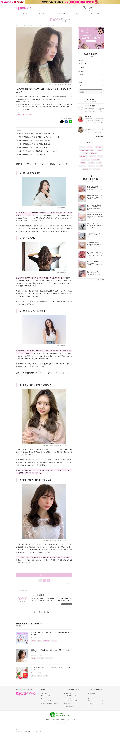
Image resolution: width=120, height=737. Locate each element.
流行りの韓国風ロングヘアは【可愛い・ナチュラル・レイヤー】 (39, 137)
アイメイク (81, 67)
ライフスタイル (86, 169)
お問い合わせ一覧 (29, 731)
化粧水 (99, 162)
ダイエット (82, 166)
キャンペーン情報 (60, 14)
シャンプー (54, 640)
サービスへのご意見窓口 (70, 701)
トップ (25, 14)
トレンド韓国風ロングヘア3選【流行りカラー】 (34, 147)
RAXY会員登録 (91, 693)
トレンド (92, 156)
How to (18, 114)
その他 (80, 86)
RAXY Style (42, 14)
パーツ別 (39, 675)
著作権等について (65, 719)
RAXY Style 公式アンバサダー (87, 150)
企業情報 (47, 719)
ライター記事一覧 (67, 604)
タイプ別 (96, 169)
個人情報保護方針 (55, 719)
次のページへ (44, 575)
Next (69, 584)
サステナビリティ (40, 731)
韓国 (30, 114)
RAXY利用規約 (68, 703)
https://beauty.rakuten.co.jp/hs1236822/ (56, 445)
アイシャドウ (83, 156)
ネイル (80, 78)
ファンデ (99, 166)
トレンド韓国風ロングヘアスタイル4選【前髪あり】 (35, 140)
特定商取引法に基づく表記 (71, 706)
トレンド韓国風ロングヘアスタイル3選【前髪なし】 (35, 144)
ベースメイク (82, 64)
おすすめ (24, 114)
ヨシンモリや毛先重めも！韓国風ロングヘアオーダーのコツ (38, 151)
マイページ (44, 698)
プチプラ (83, 162)
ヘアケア (22, 112)
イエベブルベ (96, 159)
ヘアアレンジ (48, 658)
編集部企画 (46, 640)
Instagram (90, 698)
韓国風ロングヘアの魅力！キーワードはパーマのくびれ (36, 133)
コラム (80, 82)
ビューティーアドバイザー (48, 703)
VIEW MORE (100, 137)
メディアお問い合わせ (70, 695)
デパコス (91, 166)
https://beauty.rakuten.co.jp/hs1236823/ (56, 540)
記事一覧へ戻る (44, 612)
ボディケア (81, 71)
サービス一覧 (19, 731)
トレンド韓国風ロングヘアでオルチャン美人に (33, 154)
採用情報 (73, 719)
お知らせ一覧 (67, 693)
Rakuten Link (91, 703)
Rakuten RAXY (24, 8)
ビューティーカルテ (46, 701)
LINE (89, 701)
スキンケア (81, 60)
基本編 (99, 150)
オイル (45, 675)
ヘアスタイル (40, 658)
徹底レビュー (94, 153)
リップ (100, 156)
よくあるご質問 (95, 14)
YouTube (90, 706)
